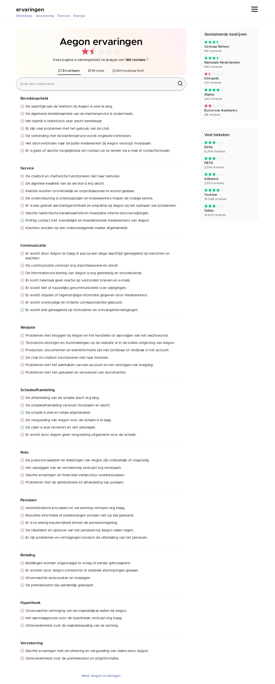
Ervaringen (30, 10)
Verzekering (44, 16)
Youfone (215, 197)
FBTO (214, 165)
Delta (214, 149)
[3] (214, 42)
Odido (215, 213)
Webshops (24, 16)
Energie (79, 16)
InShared (214, 181)
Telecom (63, 16)
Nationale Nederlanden (222, 64)
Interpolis (212, 80)
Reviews (98, 70)
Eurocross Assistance (220, 112)
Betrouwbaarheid (130, 70)
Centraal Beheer (217, 49)
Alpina (213, 96)
